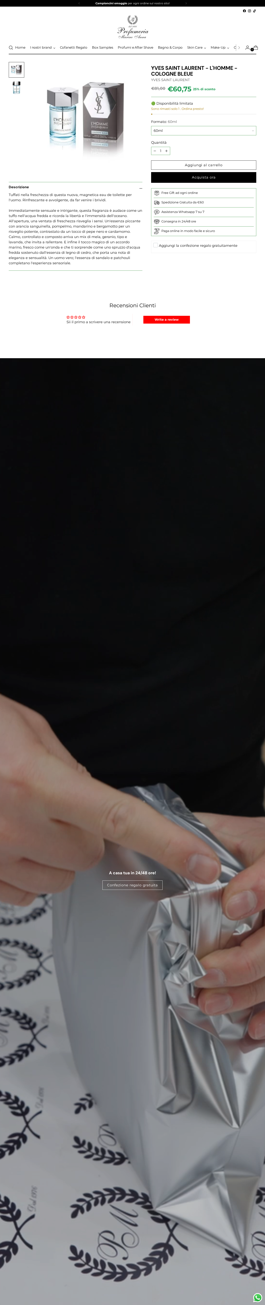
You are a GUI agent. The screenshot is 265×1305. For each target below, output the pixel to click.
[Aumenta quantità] (154, 151)
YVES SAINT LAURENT (170, 80)
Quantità (159, 142)
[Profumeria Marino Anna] (132, 27)
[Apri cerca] (11, 48)
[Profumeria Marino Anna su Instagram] (249, 11)
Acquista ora (204, 177)
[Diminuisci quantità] (166, 151)
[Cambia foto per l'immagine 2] (16, 87)
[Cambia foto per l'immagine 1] (16, 70)
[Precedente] (79, 3)
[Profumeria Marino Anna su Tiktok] (254, 11)
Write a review (167, 319)
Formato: (164, 122)
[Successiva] (186, 3)
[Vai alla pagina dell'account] (246, 48)
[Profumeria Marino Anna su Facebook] (244, 11)
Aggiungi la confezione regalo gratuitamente (198, 245)
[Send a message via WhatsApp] (257, 1297)
